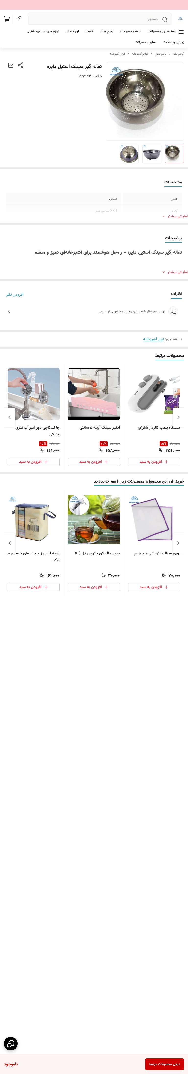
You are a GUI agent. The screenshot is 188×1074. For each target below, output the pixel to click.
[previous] (178, 417)
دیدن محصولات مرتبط (164, 1064)
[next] (9, 417)
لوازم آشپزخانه (140, 53)
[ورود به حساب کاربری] (20, 19)
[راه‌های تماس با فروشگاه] (11, 1043)
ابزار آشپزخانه (117, 53)
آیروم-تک (178, 53)
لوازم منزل (160, 53)
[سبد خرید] (7, 19)
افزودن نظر (15, 295)
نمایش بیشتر (177, 216)
